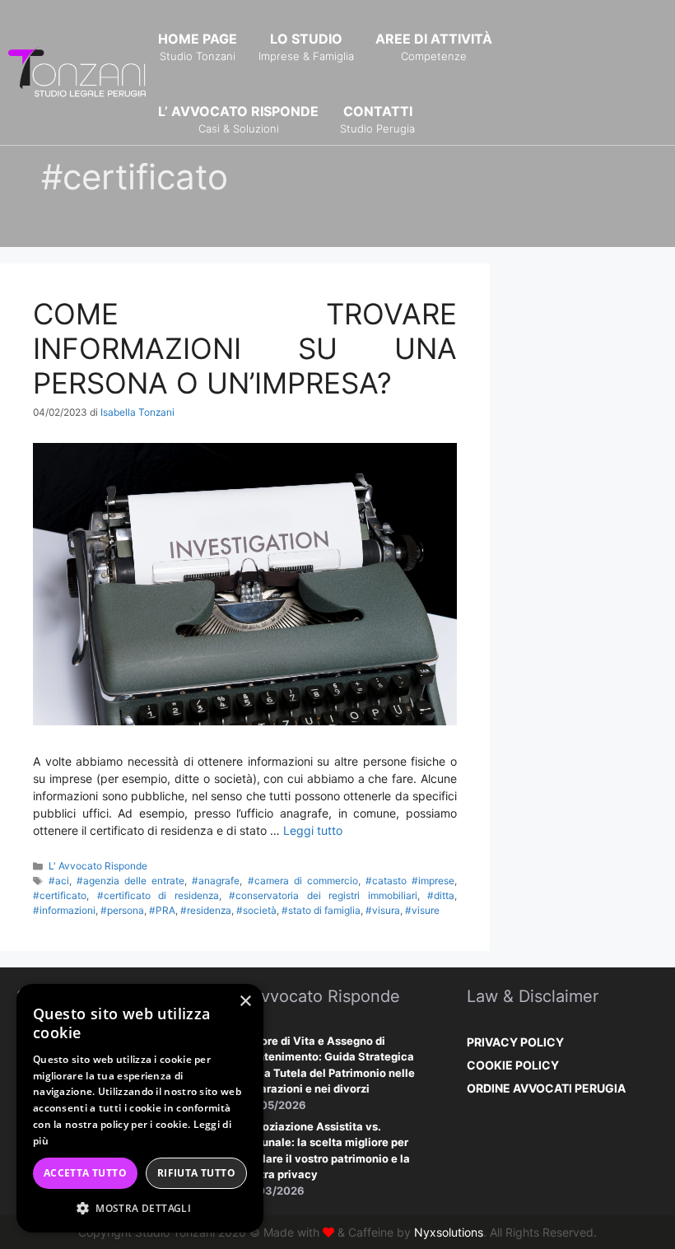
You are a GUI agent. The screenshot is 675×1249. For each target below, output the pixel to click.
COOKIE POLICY (513, 1065)
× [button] (245, 1001)
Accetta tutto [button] (85, 1173)
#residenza (205, 910)
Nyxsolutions (448, 1232)
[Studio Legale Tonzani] (77, 71)
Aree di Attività (433, 46)
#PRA (162, 910)
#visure (422, 910)
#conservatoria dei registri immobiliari (323, 895)
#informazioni (64, 910)
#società (256, 910)
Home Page (197, 46)
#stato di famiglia (321, 910)
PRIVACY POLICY (515, 1042)
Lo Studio (306, 46)
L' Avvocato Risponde (98, 866)
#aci (59, 880)
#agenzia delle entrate (130, 880)
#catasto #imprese (409, 880)
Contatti (377, 119)
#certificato (59, 895)
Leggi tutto (312, 830)
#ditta (440, 895)
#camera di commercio (303, 880)
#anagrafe (216, 880)
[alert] (139, 1108)
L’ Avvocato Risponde (238, 119)
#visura (382, 910)
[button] (140, 1208)
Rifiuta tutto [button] (196, 1173)
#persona (122, 910)
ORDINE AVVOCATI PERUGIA (546, 1088)
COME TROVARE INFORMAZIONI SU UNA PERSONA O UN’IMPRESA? (245, 348)
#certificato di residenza (158, 895)
